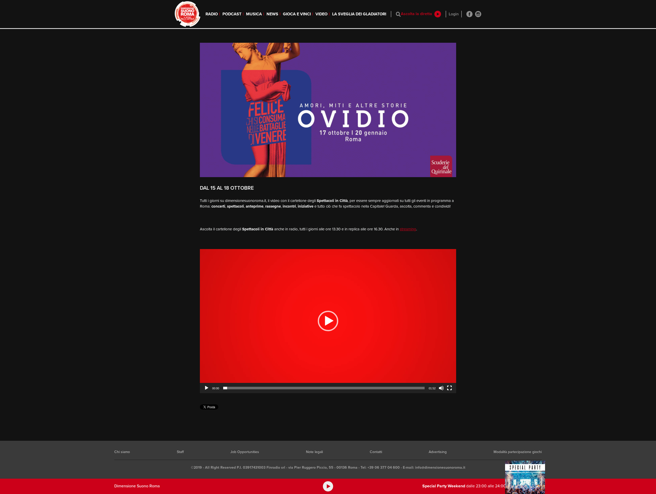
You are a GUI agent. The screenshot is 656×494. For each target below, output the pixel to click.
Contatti (376, 452)
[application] (328, 321)
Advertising (438, 452)
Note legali (314, 452)
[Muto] (441, 388)
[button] (328, 321)
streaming (408, 229)
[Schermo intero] (449, 388)
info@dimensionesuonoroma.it (440, 467)
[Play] (206, 388)
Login (454, 14)
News (272, 14)
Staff (180, 452)
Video (321, 14)
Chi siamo (122, 452)
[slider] (324, 388)
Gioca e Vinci (297, 14)
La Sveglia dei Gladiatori (359, 14)
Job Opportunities (244, 452)
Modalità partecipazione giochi (518, 452)
